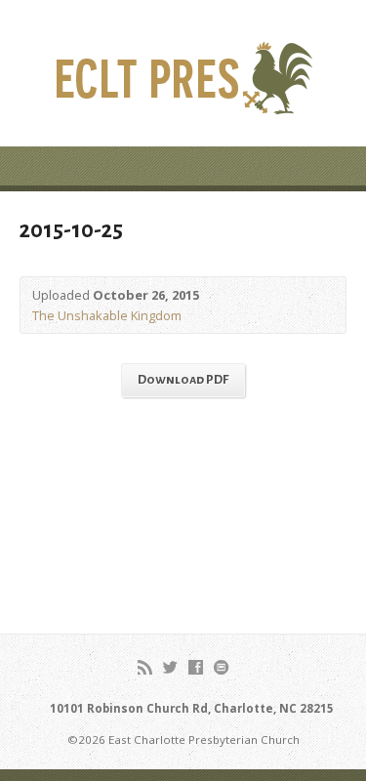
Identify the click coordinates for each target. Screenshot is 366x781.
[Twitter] (170, 667)
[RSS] (145, 667)
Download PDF (183, 380)
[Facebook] (195, 667)
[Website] (221, 667)
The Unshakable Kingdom (107, 315)
